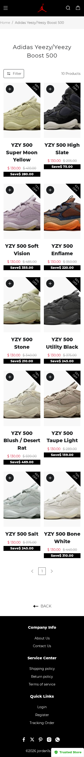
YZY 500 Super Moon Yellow (22, 152)
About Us (42, 638)
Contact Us (42, 646)
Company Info (42, 627)
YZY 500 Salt (21, 534)
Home (5, 23)
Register (42, 715)
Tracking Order (42, 723)
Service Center (42, 658)
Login (42, 707)
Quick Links (42, 696)
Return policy (42, 676)
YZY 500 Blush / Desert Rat (22, 440)
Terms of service (42, 684)
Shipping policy (42, 669)
